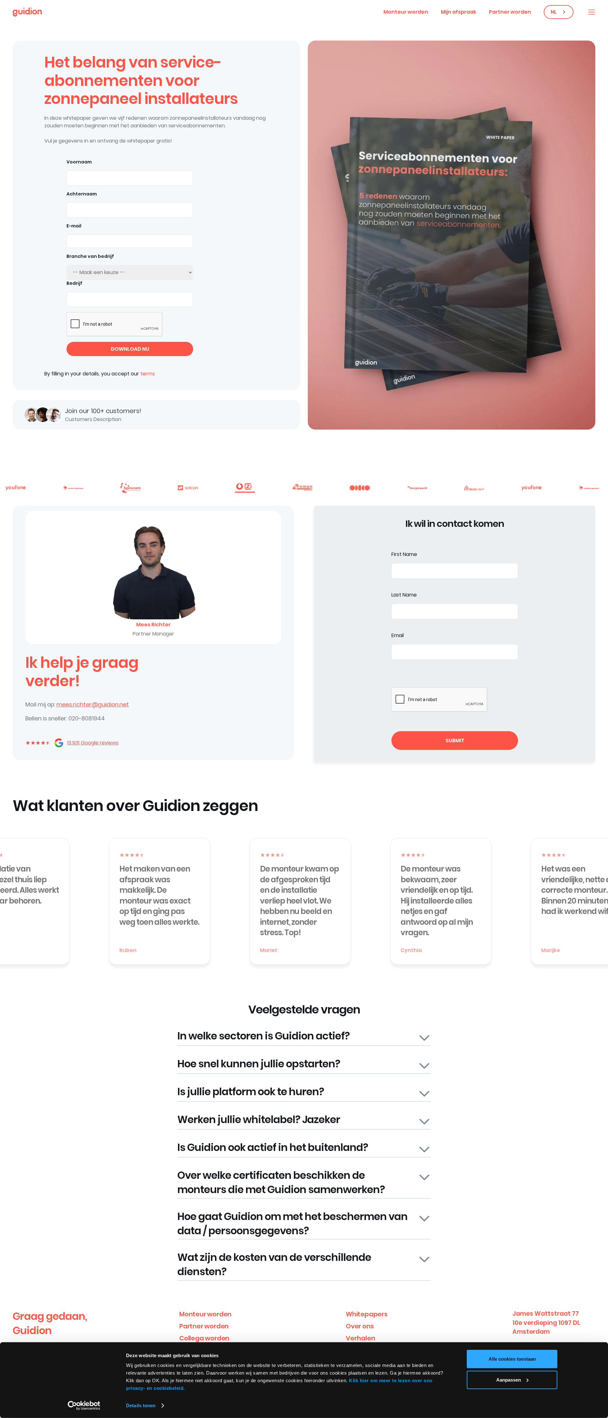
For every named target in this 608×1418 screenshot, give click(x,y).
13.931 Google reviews (92, 742)
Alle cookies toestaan (512, 1359)
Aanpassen (508, 1379)
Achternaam (81, 194)
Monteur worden (405, 12)
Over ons (360, 1326)
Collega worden (204, 1338)
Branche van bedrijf (90, 256)
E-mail (73, 226)
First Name (404, 554)
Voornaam (79, 162)
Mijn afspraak (458, 12)
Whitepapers (367, 1314)
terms (147, 373)
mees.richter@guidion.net (92, 704)
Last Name (404, 594)
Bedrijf (74, 283)
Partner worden (510, 12)
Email (397, 635)
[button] (591, 12)
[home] (27, 12)
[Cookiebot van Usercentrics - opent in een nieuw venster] (84, 1405)
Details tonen (140, 1405)
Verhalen (360, 1338)
